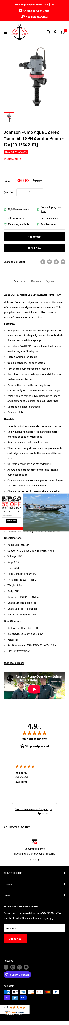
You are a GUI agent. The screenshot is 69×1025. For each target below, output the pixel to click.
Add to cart (34, 236)
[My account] (55, 32)
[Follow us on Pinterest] (19, 967)
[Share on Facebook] (42, 261)
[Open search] (48, 32)
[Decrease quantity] (20, 192)
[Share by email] (63, 261)
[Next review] (61, 784)
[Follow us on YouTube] (26, 967)
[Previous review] (7, 784)
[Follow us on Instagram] (12, 967)
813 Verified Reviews (34, 738)
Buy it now (34, 247)
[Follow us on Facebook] (6, 967)
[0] (62, 32)
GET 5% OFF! (11, 521)
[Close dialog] (67, 495)
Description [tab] (19, 281)
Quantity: (9, 192)
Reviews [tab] (36, 281)
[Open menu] (5, 32)
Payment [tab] (51, 281)
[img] (34, 733)
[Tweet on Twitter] (56, 261)
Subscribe (15, 938)
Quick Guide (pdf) (14, 662)
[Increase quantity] (39, 192)
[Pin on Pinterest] (49, 261)
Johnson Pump (12, 159)
